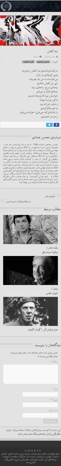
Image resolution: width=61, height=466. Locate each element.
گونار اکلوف (29, 61)
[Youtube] (35, 450)
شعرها (36, 56)
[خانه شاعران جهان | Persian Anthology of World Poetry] (30, 6)
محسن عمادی (49, 56)
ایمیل (54, 400)
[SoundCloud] (28, 450)
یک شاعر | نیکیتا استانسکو (50, 250)
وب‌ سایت (53, 410)
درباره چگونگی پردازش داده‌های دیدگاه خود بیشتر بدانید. (33, 432)
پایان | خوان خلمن (52, 290)
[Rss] (40, 450)
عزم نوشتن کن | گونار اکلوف (43, 329)
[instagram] (25, 450)
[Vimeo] (32, 450)
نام (56, 389)
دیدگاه (54, 362)
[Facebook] (37, 450)
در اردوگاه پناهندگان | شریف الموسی (18, 200)
